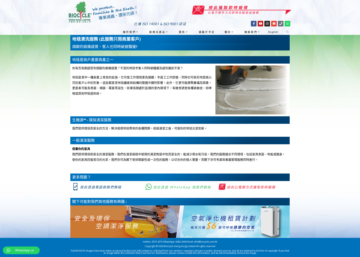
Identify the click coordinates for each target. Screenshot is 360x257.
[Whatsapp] (287, 23)
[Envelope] (274, 23)
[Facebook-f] (253, 23)
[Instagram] (267, 23)
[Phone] (281, 23)
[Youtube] (260, 23)
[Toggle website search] (287, 32)
